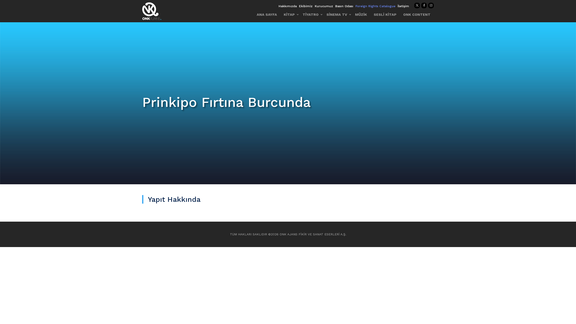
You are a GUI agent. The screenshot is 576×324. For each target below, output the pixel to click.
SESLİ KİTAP (385, 14)
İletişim (403, 6)
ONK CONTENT (416, 14)
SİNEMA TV (336, 14)
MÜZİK (361, 14)
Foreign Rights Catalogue (375, 6)
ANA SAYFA (267, 14)
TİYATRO (311, 14)
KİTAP (289, 14)
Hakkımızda (288, 6)
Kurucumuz (324, 6)
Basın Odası (344, 6)
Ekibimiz (306, 6)
